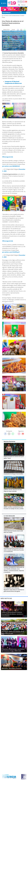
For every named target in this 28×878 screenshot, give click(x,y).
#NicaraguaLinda (7, 157)
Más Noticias (6, 598)
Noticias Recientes (9, 441)
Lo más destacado (9, 516)
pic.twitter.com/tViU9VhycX (11, 252)
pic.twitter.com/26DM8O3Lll (11, 166)
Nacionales (6, 12)
